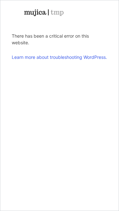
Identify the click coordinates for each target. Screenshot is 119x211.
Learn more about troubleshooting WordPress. (59, 57)
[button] (92, 12)
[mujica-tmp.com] (43, 12)
